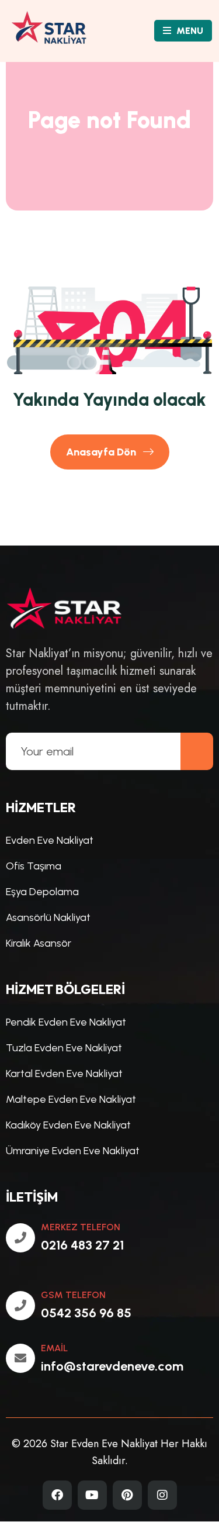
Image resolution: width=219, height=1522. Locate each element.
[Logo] (56, 30)
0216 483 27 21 (82, 1245)
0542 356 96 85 (86, 1313)
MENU (188, 30)
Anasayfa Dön (102, 452)
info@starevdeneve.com (112, 1366)
